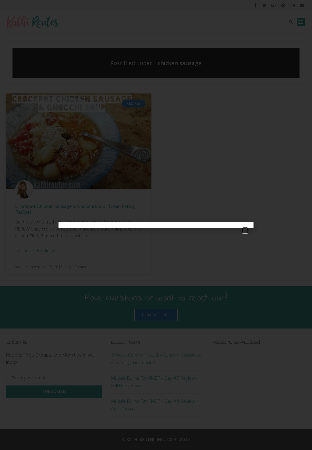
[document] (156, 225)
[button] (245, 230)
